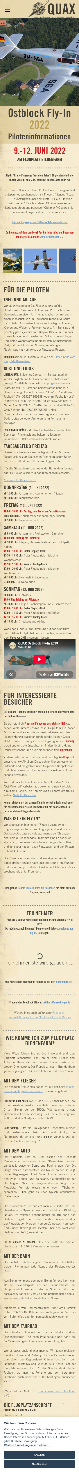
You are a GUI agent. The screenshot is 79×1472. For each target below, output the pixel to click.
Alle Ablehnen (39, 1463)
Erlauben (39, 1454)
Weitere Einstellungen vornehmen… (27, 1445)
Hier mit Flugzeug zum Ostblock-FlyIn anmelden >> (40, 222)
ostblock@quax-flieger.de (56, 1002)
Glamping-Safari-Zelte (54, 383)
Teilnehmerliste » (64, 982)
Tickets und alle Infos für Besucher (36, 888)
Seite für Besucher (24, 795)
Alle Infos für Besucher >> (20, 480)
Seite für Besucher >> (52, 237)
